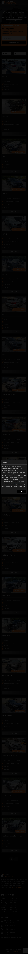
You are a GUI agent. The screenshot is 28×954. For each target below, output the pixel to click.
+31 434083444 (18, 483)
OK (22, 491)
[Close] (25, 462)
